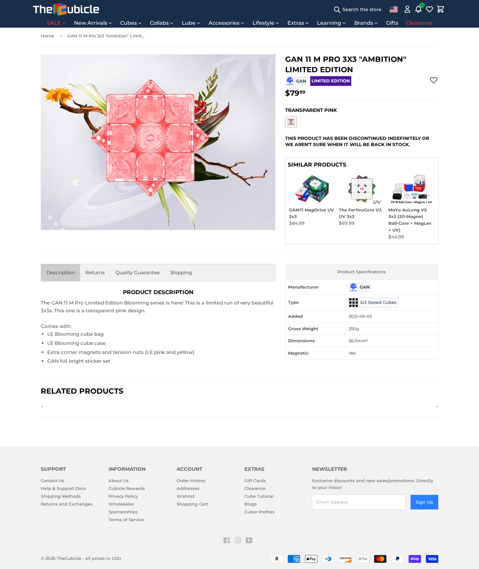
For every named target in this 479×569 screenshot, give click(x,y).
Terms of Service (126, 519)
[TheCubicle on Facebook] (226, 541)
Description (60, 272)
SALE (54, 23)
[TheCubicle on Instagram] (238, 541)
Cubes (128, 23)
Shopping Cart (192, 504)
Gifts (392, 23)
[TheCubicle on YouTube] (249, 541)
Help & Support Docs (63, 488)
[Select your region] (393, 9)
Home (47, 35)
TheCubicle (69, 558)
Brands (363, 23)
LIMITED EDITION (331, 80)
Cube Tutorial (259, 496)
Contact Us (52, 480)
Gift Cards (255, 480)
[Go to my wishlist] (429, 9)
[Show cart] (440, 9)
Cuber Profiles (259, 511)
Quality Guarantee (137, 272)
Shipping (181, 272)
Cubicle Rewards (127, 488)
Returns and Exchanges (67, 504)
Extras (295, 23)
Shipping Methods (61, 496)
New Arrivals (90, 23)
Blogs (250, 504)
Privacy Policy (123, 496)
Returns (95, 272)
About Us (119, 480)
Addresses (188, 488)
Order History (191, 480)
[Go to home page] (66, 9)
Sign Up (424, 502)
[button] (291, 122)
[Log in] (407, 9)
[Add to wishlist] (433, 80)
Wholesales (121, 504)
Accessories (224, 23)
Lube (189, 23)
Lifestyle (263, 23)
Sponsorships (123, 511)
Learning (329, 23)
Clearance (419, 23)
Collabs (159, 23)
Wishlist (186, 496)
